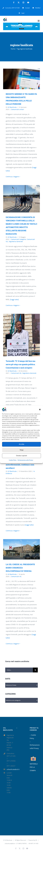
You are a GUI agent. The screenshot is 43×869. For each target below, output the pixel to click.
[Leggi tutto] (14, 299)
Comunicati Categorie (18, 239)
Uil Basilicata (12, 107)
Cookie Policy (12, 460)
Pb (36, 840)
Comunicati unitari (17, 109)
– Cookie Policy (33, 736)
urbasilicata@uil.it (10, 769)
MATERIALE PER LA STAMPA (34, 767)
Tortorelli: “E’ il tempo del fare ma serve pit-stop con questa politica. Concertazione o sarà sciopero (18, 335)
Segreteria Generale (16, 241)
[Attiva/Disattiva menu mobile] (39, 21)
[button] (40, 409)
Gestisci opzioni (21, 455)
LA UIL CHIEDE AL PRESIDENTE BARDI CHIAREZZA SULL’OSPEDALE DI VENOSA (18, 549)
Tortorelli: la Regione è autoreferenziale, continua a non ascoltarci (20, 464)
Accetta (21, 444)
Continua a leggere (12, 177)
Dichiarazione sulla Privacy (25, 460)
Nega (21, 450)
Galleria (24, 79)
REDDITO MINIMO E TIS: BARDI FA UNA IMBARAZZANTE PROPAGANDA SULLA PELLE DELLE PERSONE (18, 79)
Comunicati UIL (16, 373)
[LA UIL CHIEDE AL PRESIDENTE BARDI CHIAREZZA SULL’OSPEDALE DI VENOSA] (21, 549)
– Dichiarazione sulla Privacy (35, 745)
